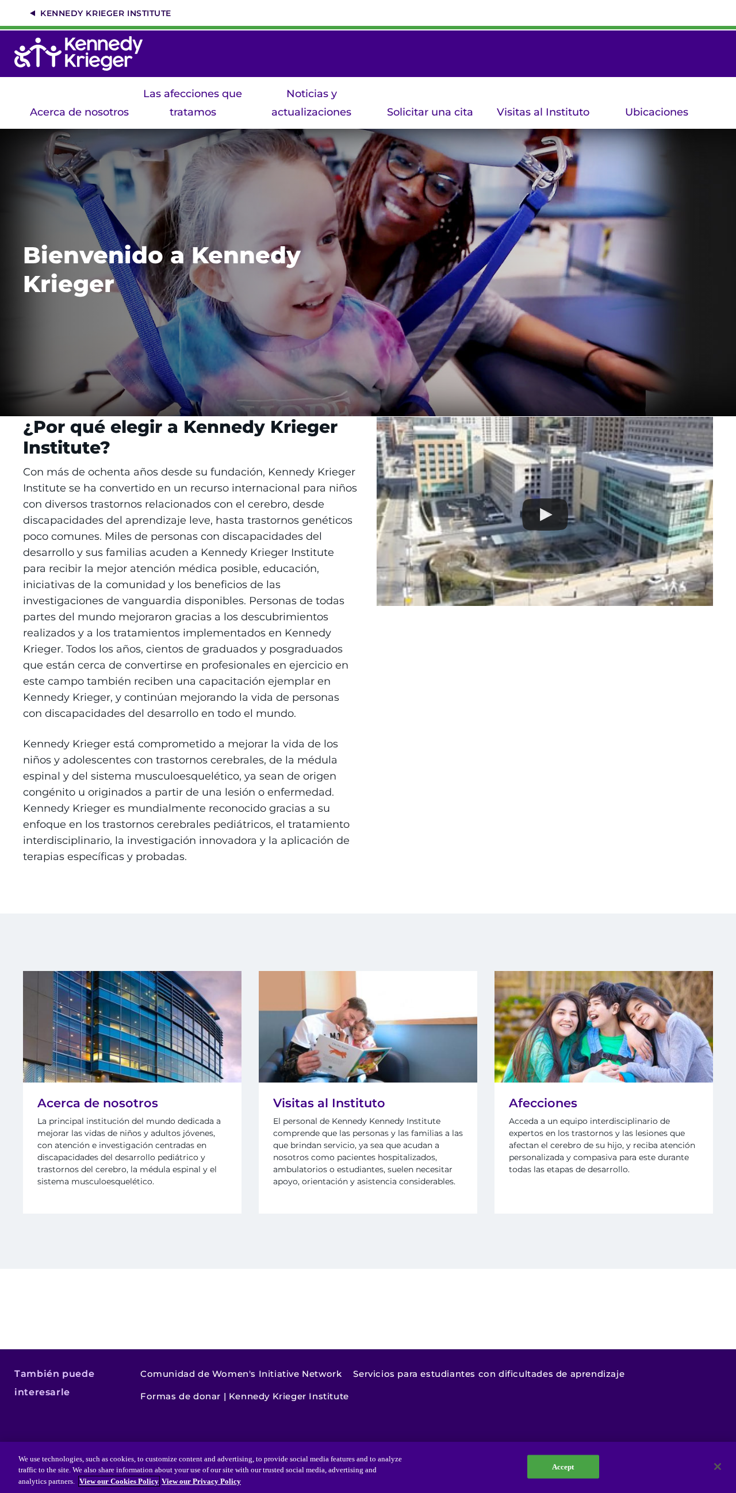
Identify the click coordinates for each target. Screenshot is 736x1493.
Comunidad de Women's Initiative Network (241, 1373)
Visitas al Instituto (543, 112)
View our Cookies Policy (119, 1481)
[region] (368, 1467)
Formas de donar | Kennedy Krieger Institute (244, 1396)
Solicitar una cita (430, 112)
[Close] (717, 1466)
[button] (545, 514)
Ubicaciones (656, 112)
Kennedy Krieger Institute (105, 13)
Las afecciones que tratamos (192, 102)
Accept (563, 1466)
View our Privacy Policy (201, 1481)
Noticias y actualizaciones (311, 102)
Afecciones (543, 1103)
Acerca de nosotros (79, 112)
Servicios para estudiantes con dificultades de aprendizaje (488, 1373)
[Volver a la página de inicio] (84, 53)
